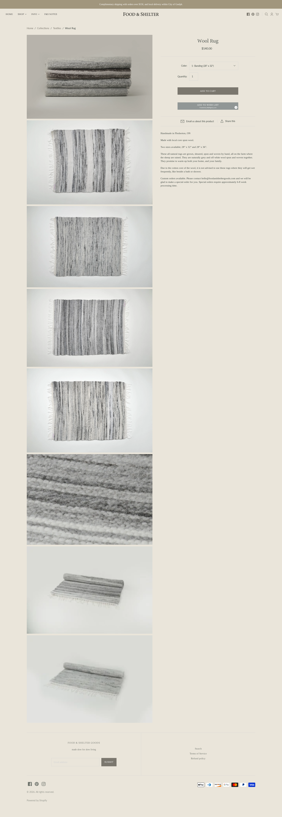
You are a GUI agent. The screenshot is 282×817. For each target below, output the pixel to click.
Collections (43, 28)
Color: (184, 65)
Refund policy (198, 758)
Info (34, 14)
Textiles (57, 28)
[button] (208, 106)
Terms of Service (198, 753)
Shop (21, 14)
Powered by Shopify (37, 800)
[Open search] (266, 14)
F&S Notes (50, 14)
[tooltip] (236, 107)
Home (9, 14)
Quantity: (182, 76)
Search (198, 748)
